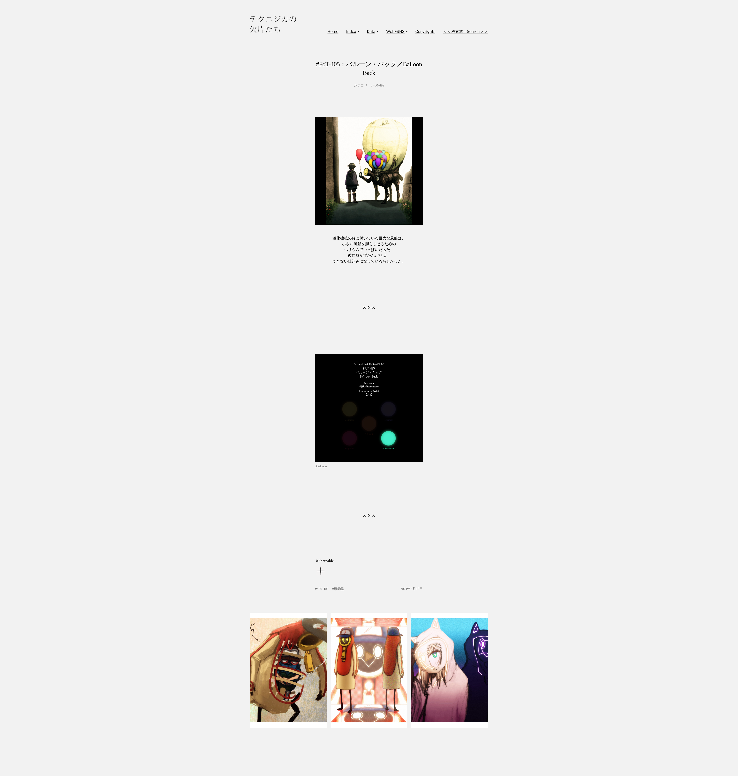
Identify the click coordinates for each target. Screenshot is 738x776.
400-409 (322, 589)
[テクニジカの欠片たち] (273, 24)
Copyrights (425, 31)
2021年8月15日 (411, 589)
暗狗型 (339, 589)
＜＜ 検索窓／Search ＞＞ (465, 31)
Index (351, 31)
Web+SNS (395, 31)
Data (371, 31)
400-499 (378, 85)
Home (332, 31)
